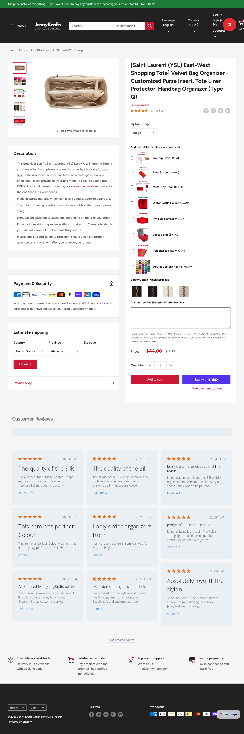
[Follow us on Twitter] (98, 714)
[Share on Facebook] (206, 110)
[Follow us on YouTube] (120, 714)
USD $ (34, 707)
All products (26, 50)
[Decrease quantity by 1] (150, 365)
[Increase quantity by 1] (171, 365)
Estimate (25, 364)
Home (11, 50)
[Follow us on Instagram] (106, 714)
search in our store (85, 186)
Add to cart (155, 379)
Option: (141, 124)
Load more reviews (122, 640)
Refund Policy (22, 383)
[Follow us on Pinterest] (113, 714)
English (14, 707)
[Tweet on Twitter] (220, 110)
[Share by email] (227, 110)
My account (219, 27)
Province (55, 342)
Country (19, 342)
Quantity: (137, 365)
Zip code (90, 342)
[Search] (149, 26)
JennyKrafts (140, 105)
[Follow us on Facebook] (91, 714)
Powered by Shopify (20, 721)
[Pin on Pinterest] (213, 110)
